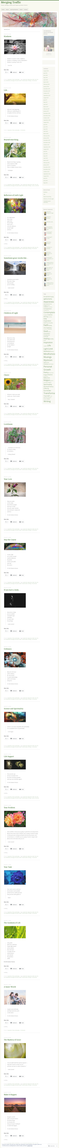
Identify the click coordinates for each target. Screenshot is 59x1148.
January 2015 (46, 165)
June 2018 (46, 75)
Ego (48, 322)
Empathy (51, 322)
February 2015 (47, 162)
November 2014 (47, 169)
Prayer (45, 374)
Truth (51, 396)
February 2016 (47, 135)
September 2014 (47, 173)
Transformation (25, 80)
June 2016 (46, 126)
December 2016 (47, 113)
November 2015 (47, 142)
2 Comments (22, 130)
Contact (25, 9)
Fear (45, 327)
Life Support (9, 756)
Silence (46, 382)
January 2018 (46, 86)
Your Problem (9, 808)
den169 (48, 211)
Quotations (46, 376)
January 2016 (46, 138)
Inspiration (10, 79)
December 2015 (47, 140)
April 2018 (46, 79)
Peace (52, 364)
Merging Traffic (11, 2)
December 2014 (47, 167)
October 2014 (46, 171)
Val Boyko (49, 247)
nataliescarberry (50, 262)
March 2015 (46, 160)
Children (46, 307)
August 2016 (46, 122)
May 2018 (45, 77)
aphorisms (25, 79)
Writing (29, 80)
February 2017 (47, 109)
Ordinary (8, 649)
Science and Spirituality (13, 709)
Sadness (51, 380)
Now (48, 362)
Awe (44, 304)
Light (46, 348)
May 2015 (45, 156)
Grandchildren (47, 333)
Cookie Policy (29, 1145)
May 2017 (45, 102)
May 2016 (45, 129)
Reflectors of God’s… (49, 254)
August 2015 (46, 149)
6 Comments (34, 639)
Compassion (48, 309)
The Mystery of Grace (12, 1040)
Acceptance (47, 296)
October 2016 (46, 118)
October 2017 (46, 93)
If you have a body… (12, 590)
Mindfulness (8, 80)
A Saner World (10, 987)
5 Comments (34, 977)
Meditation (47, 351)
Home (3, 9)
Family (50, 325)
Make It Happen (10, 1095)
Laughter (45, 345)
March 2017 (46, 106)
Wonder (45, 399)
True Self (47, 396)
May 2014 (45, 182)
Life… (6, 90)
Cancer (48, 305)
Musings (12, 80)
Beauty (47, 304)
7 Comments (34, 365)
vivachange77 (49, 232)
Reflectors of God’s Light (13, 195)
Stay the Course (10, 540)
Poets (50, 372)
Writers (48, 399)
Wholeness (46, 397)
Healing (46, 338)
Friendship (49, 329)
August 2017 (46, 97)
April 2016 (46, 131)
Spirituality (17, 79)
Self (44, 382)
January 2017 (46, 111)
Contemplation (50, 312)
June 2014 (46, 180)
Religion (47, 380)
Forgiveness (49, 327)
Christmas (50, 306)
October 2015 (46, 144)
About (7, 9)
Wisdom (49, 397)
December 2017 (47, 88)
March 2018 (46, 82)
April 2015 (46, 158)
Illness (45, 340)
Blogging (45, 305)
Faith (33, 79)
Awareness (30, 79)
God (35, 79)
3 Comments (34, 746)
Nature (45, 362)
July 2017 (45, 100)
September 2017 (47, 95)
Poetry (13, 79)
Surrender (47, 391)
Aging (52, 296)
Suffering (46, 388)
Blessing (50, 303)
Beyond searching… (12, 140)
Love (5, 80)
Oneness (46, 364)
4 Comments (34, 80)
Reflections (47, 378)
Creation (45, 315)
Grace (49, 331)
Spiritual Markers (14, 9)
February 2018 (47, 84)
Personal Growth (18, 80)
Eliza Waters (49, 267)
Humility (52, 339)
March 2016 (46, 133)
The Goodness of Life (12, 923)
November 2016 (47, 115)
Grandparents (47, 335)
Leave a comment (35, 185)
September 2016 (47, 120)
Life (37, 79)
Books (21, 9)
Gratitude (46, 336)
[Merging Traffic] (29, 19)
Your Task (8, 867)
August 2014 (46, 176)
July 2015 (45, 151)
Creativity (50, 316)
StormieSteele (49, 227)
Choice (6, 375)
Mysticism (48, 360)
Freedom (45, 328)
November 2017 (47, 91)
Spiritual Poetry (48, 386)
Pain (49, 364)
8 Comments (34, 248)
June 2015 (46, 153)
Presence (50, 374)
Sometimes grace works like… (16, 258)
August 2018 (46, 71)
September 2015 (47, 147)
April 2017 (46, 104)
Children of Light (11, 313)
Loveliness (8, 424)
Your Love (8, 479)
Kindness (7, 36)
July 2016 (45, 124)
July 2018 (45, 73)
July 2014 (45, 178)
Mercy (52, 351)
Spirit (49, 382)
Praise (52, 372)
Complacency (46, 310)
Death (45, 322)
